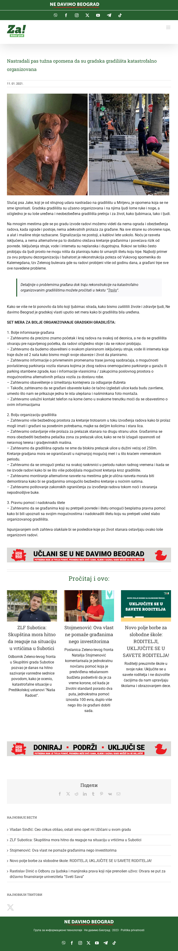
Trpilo (112, 290)
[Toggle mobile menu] (168, 27)
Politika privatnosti (132, 930)
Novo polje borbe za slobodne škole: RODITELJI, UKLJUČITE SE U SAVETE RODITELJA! (146, 641)
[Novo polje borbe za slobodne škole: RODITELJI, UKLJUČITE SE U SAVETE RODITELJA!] (146, 606)
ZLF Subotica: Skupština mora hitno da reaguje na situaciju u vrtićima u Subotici (75, 840)
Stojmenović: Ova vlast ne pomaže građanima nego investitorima (89, 634)
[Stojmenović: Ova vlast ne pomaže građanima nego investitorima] (89, 606)
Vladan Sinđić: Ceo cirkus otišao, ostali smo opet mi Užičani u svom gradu (70, 829)
